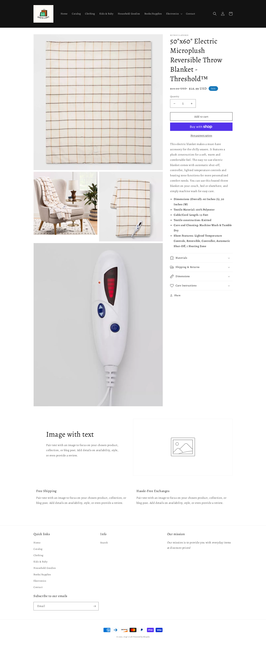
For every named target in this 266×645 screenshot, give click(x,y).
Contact (38, 587)
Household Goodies (44, 568)
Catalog (37, 549)
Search (104, 542)
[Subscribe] (94, 606)
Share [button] (177, 295)
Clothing (38, 555)
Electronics (39, 581)
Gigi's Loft (128, 637)
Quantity (174, 96)
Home (36, 542)
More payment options (201, 135)
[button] (174, 14)
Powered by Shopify (141, 637)
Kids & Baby (40, 561)
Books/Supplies (42, 574)
